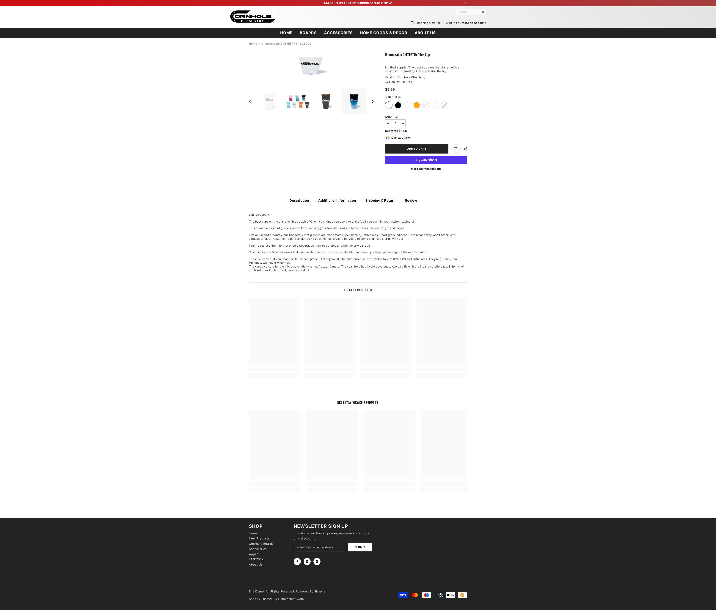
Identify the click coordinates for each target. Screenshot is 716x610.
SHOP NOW (383, 3)
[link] (274, 369)
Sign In (451, 23)
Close (465, 3)
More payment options (426, 169)
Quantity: (391, 116)
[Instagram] (307, 561)
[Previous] (250, 101)
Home (253, 43)
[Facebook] (297, 561)
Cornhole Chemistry (411, 77)
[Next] (373, 101)
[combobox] (468, 12)
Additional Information (337, 200)
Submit (359, 547)
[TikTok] (317, 561)
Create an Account (472, 23)
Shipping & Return (380, 200)
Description (299, 200)
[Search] (471, 12)
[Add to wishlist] (456, 149)
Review (411, 200)
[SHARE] (464, 149)
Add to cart (416, 148)
